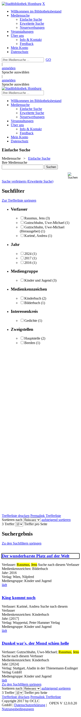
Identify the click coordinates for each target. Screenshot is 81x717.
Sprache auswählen (15, 72)
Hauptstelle (32, 338)
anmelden (9, 68)
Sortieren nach (12, 520)
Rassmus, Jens (34, 218)
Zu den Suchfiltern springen (21, 543)
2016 (28, 263)
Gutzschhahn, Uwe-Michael (44, 223)
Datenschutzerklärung (29, 705)
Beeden (29, 343)
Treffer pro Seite (35, 524)
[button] (73, 175)
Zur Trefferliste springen (19, 200)
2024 (28, 254)
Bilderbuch (32, 303)
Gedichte (30, 320)
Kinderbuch (32, 298)
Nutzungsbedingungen (18, 709)
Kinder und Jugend (38, 280)
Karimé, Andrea (35, 236)
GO (48, 60)
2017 (28, 258)
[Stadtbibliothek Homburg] (21, 4)
